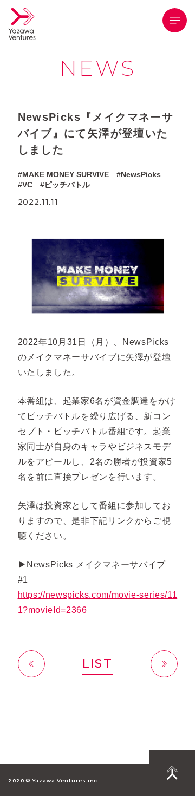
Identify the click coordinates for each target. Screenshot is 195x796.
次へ (164, 663)
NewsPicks (141, 174)
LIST (97, 663)
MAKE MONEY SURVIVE (65, 174)
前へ (31, 663)
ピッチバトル (67, 184)
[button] (174, 20)
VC (27, 184)
